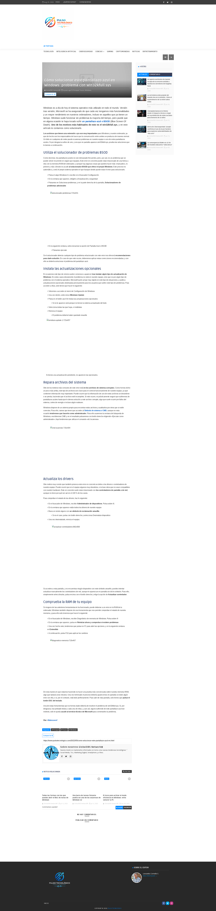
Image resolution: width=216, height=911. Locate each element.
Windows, (88, 90)
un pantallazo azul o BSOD (96, 121)
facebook (127, 807)
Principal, (76, 90)
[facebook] (163, 2)
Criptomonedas (123, 52)
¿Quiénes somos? (69, 2)
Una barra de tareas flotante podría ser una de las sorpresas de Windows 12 (87, 797)
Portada (49, 46)
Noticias (136, 52)
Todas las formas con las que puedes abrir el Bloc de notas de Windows (55, 797)
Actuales (143, 74)
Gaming (110, 52)
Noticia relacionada (52, 772)
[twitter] (167, 2)
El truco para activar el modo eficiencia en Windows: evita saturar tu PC (114, 797)
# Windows (73, 730)
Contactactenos (85, 2)
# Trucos (64, 730)
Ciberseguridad (86, 52)
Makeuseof (52, 720)
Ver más (128, 771)
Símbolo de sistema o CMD (95, 410)
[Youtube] (159, 903)
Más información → (150, 876)
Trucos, (82, 90)
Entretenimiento (150, 52)
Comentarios (154, 75)
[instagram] (171, 2)
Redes (107, 779)
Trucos (46, 779)
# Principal (55, 730)
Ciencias (99, 52)
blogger (119, 807)
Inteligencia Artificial (66, 52)
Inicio (57, 2)
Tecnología (49, 52)
